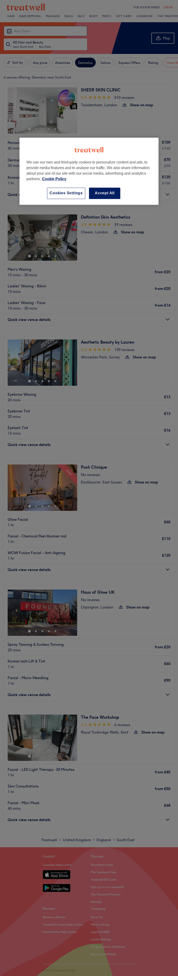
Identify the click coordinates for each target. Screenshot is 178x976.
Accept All (104, 193)
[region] (89, 171)
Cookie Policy (54, 179)
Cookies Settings (66, 193)
